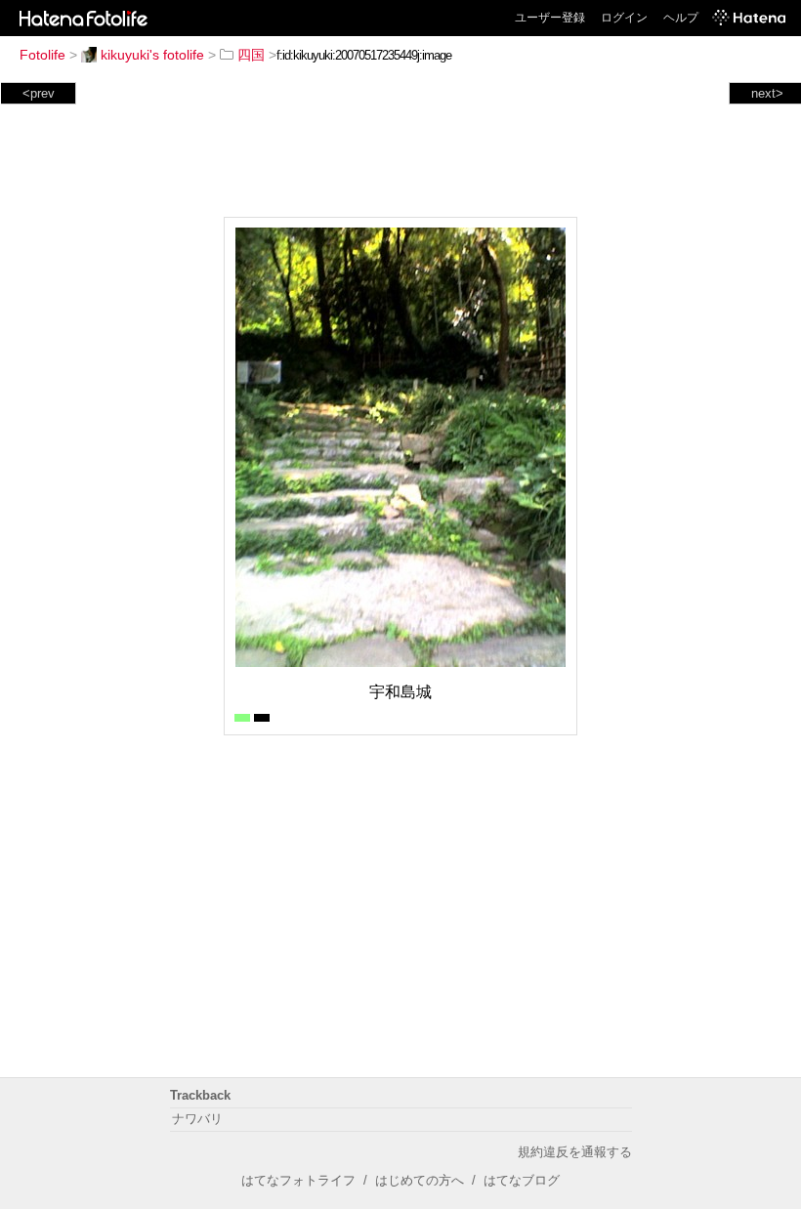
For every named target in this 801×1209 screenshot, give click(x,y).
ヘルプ (680, 17)
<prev (38, 93)
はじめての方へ (419, 1180)
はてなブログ (522, 1180)
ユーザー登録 (550, 17)
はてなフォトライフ (298, 1180)
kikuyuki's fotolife (152, 55)
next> (767, 93)
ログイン (624, 17)
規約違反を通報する (575, 1152)
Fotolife (42, 55)
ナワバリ (197, 1118)
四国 (251, 55)
